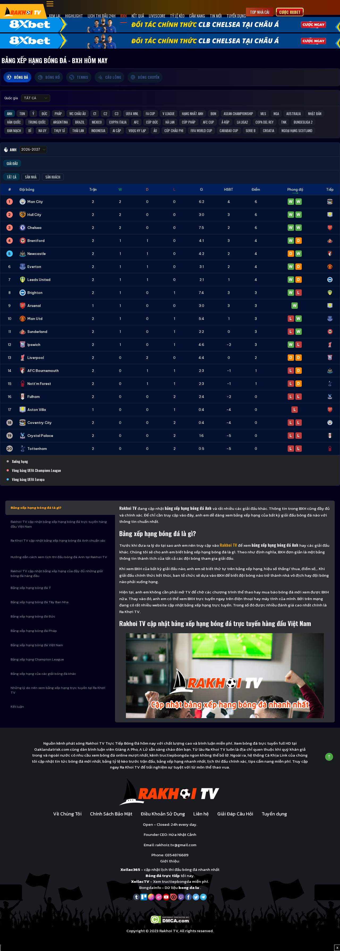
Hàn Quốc (14, 122)
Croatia (268, 130)
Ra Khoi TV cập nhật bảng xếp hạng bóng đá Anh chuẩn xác (58, 540)
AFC (136, 122)
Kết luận (17, 706)
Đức (44, 113)
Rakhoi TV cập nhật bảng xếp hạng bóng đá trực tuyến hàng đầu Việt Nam (59, 524)
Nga (276, 113)
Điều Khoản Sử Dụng (163, 813)
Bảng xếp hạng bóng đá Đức (33, 616)
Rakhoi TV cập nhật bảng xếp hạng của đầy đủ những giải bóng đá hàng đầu (57, 573)
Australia (293, 113)
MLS (263, 113)
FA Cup (150, 113)
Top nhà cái (259, 12)
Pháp (58, 113)
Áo (155, 130)
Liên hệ (201, 813)
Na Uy (42, 130)
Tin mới (216, 16)
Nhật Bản (314, 113)
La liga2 (242, 122)
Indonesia (98, 130)
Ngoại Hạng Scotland (297, 130)
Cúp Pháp (189, 122)
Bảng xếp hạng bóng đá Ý (31, 587)
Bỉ (29, 130)
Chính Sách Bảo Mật (111, 813)
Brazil (79, 122)
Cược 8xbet (289, 12)
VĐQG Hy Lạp (137, 130)
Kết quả (137, 16)
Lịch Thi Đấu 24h (102, 16)
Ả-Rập (226, 122)
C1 (94, 113)
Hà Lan (170, 122)
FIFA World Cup (201, 130)
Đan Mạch (14, 130)
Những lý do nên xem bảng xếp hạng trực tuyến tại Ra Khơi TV (58, 690)
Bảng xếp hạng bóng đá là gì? (36, 507)
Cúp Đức (152, 122)
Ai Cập (117, 130)
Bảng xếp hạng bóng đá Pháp (34, 630)
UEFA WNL (132, 113)
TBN (22, 113)
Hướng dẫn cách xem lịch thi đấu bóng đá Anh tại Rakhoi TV (59, 556)
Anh (9, 113)
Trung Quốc (37, 122)
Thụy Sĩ (59, 130)
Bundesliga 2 (303, 122)
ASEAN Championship (238, 113)
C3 (116, 113)
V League (169, 113)
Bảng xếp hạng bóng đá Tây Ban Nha (40, 602)
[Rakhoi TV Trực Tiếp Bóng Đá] (22, 11)
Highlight (74, 16)
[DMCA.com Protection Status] (170, 919)
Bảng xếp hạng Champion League (37, 659)
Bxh (123, 16)
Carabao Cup (229, 130)
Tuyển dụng (236, 16)
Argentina (60, 122)
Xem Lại (54, 16)
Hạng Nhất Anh (192, 113)
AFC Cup (208, 122)
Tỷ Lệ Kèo (177, 16)
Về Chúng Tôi (67, 813)
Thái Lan (78, 130)
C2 (105, 113)
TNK (283, 122)
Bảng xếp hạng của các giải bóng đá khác (43, 673)
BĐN (213, 113)
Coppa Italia (117, 122)
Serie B (251, 130)
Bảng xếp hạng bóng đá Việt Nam (37, 645)
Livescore (157, 16)
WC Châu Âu (77, 113)
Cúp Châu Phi (173, 130)
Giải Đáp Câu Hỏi (235, 813)
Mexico (97, 122)
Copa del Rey (265, 122)
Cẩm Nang (197, 16)
